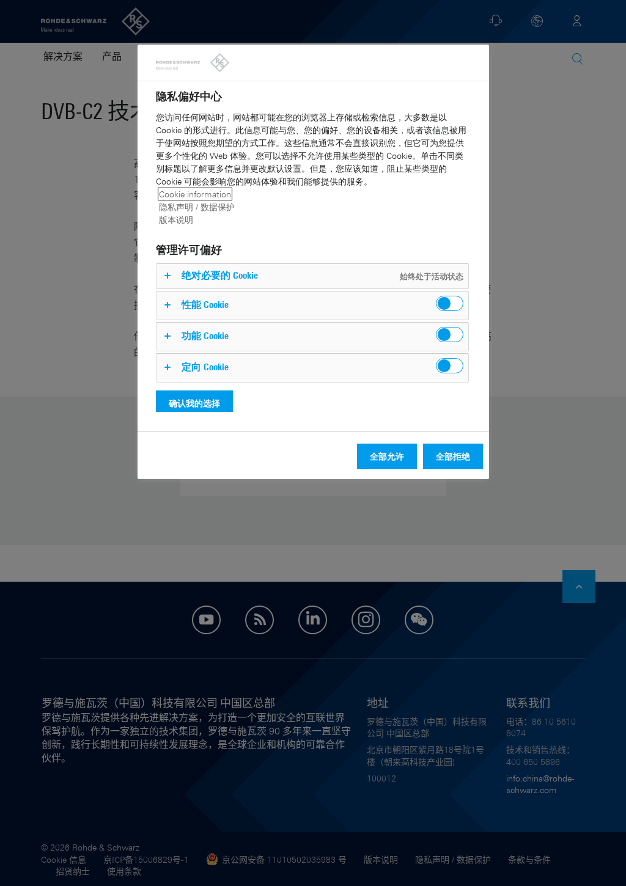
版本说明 (176, 219)
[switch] (449, 303)
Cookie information (195, 194)
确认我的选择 (194, 403)
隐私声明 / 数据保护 (197, 207)
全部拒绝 (453, 456)
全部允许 (387, 456)
